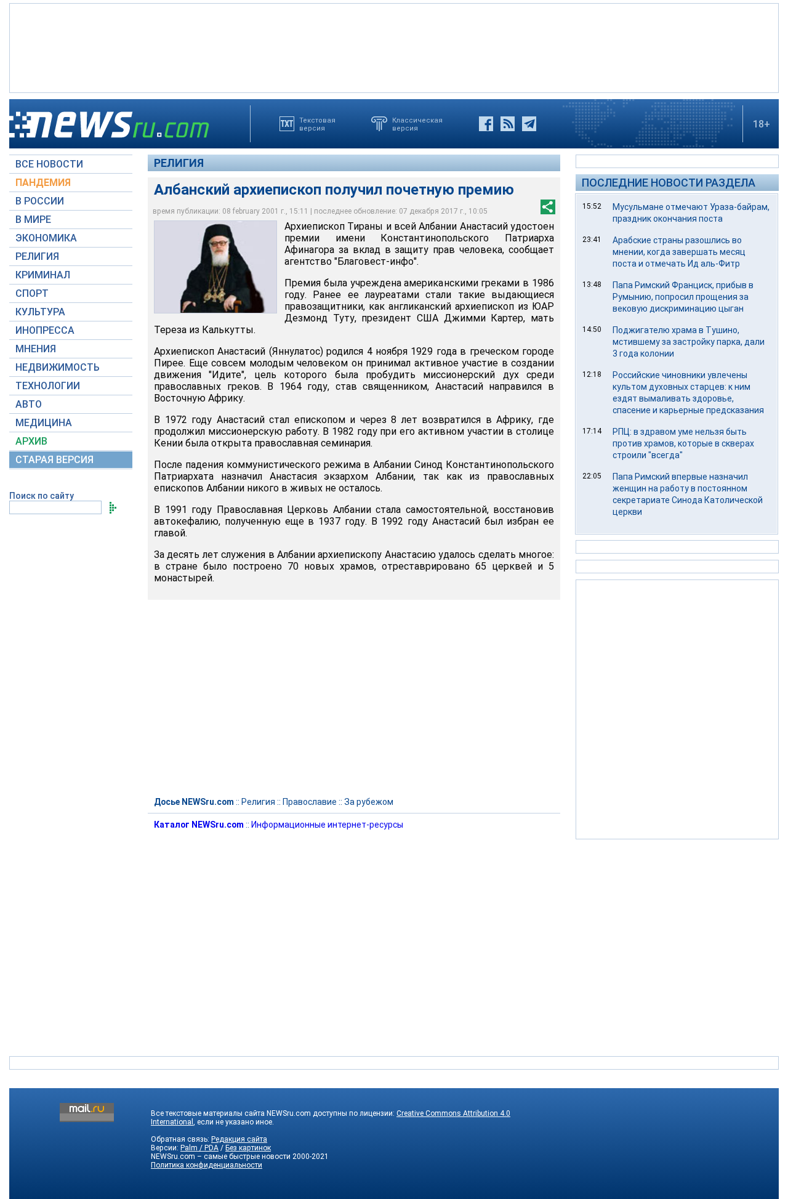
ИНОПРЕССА (44, 330)
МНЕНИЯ (35, 349)
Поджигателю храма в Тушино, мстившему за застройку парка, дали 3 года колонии (689, 341)
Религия (179, 162)
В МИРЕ (33, 219)
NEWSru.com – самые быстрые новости (221, 1156)
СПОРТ (32, 293)
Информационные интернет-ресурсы (327, 825)
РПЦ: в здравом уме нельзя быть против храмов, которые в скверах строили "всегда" (683, 443)
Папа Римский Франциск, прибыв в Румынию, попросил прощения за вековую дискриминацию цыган (683, 296)
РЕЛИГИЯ (37, 256)
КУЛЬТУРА (40, 312)
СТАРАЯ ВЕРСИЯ (54, 460)
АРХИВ (31, 441)
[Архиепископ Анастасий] (215, 266)
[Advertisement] (394, 47)
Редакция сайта (239, 1139)
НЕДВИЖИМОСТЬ (57, 367)
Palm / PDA (199, 1148)
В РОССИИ (39, 201)
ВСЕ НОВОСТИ (49, 164)
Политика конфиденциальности (206, 1165)
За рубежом (368, 802)
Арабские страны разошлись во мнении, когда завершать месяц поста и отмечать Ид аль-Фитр (679, 251)
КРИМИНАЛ (42, 275)
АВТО (28, 404)
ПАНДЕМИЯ (43, 182)
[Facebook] (486, 123)
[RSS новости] (508, 123)
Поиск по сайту (41, 496)
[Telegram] (529, 123)
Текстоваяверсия (317, 123)
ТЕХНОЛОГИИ (47, 386)
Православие (310, 802)
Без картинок (248, 1148)
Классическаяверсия (417, 123)
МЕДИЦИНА (43, 423)
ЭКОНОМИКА (46, 238)
